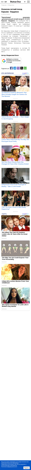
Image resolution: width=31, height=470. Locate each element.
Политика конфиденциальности (9, 466)
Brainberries (15, 98)
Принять (26, 468)
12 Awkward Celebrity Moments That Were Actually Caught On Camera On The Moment (14, 94)
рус (6, 1)
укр (2, 1)
